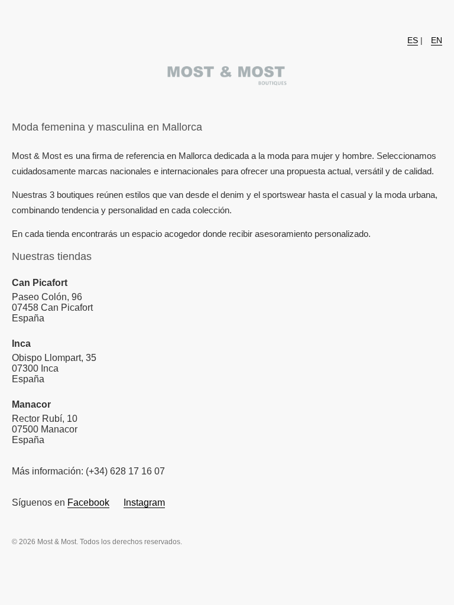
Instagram (144, 502)
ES (412, 40)
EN (436, 40)
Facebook (88, 502)
